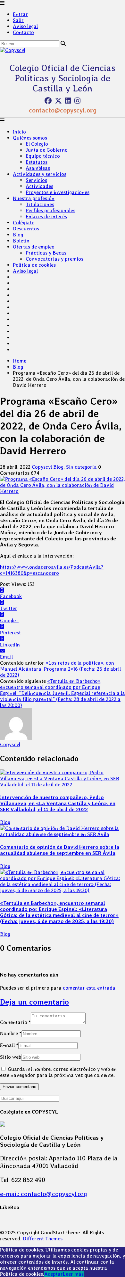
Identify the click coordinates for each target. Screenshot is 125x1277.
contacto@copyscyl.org (62, 110)
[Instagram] (77, 101)
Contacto (23, 32)
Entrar (20, 14)
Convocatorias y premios (54, 259)
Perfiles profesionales (50, 210)
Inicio (19, 132)
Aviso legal (25, 26)
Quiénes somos (30, 138)
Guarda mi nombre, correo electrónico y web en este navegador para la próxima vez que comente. (58, 1072)
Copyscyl (42, 467)
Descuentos (26, 229)
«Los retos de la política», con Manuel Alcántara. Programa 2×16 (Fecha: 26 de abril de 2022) (60, 669)
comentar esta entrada (89, 988)
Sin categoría (81, 467)
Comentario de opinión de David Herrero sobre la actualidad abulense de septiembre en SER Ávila (59, 850)
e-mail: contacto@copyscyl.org (43, 1194)
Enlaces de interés (46, 216)
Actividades (39, 186)
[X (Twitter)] (58, 101)
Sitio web (10, 1057)
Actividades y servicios (39, 174)
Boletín (21, 241)
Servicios (36, 180)
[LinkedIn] (68, 101)
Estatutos (36, 162)
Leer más (73, 1274)
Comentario (15, 1022)
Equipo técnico (43, 156)
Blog (18, 235)
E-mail (9, 1045)
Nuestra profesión (33, 198)
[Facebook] (48, 101)
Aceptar (53, 1274)
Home (19, 361)
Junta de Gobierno (47, 150)
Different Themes (43, 1239)
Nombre (10, 1033)
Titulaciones (40, 204)
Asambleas (38, 168)
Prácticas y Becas (46, 253)
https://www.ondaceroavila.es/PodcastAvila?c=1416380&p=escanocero (52, 570)
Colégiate (23, 223)
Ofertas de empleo (33, 247)
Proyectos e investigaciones (57, 192)
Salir (18, 20)
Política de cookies (34, 265)
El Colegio (37, 144)
